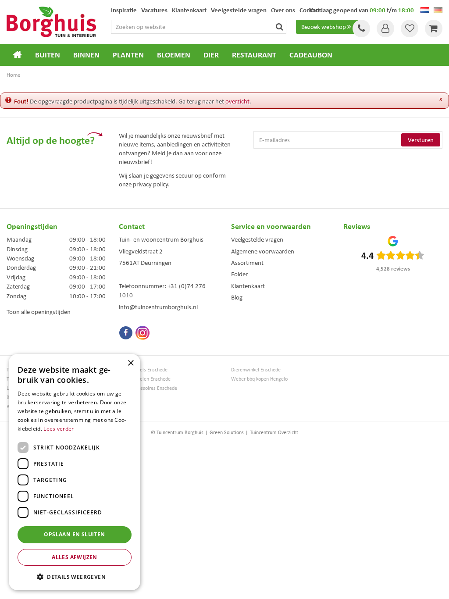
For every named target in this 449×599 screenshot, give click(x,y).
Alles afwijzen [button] (74, 557)
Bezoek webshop (323, 26)
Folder (239, 274)
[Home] (18, 55)
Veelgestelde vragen (257, 239)
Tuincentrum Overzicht (274, 432)
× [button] (130, 363)
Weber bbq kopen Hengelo (259, 379)
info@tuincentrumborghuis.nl (158, 307)
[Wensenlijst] (409, 28)
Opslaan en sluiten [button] (74, 534)
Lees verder (58, 428)
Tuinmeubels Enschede (143, 370)
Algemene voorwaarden (262, 251)
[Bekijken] (433, 28)
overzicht (237, 101)
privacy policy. (151, 184)
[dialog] (74, 472)
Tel (361, 28)
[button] (75, 576)
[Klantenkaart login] (385, 28)
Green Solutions (227, 432)
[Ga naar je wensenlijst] (409, 28)
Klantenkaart (248, 286)
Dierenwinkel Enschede (256, 370)
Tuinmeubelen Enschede (145, 379)
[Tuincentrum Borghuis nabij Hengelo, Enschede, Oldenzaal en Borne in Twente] (51, 21)
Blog (236, 297)
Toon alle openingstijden (39, 311)
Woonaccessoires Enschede (148, 388)
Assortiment (247, 262)
